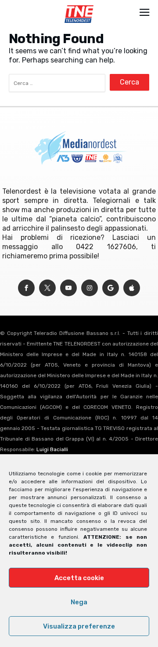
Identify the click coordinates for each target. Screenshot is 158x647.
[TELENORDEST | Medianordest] (79, 5)
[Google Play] (110, 288)
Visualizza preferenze (79, 626)
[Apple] (131, 288)
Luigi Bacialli (52, 449)
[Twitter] (47, 288)
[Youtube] (68, 288)
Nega (79, 602)
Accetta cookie (79, 578)
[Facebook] (26, 288)
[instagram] (89, 288)
